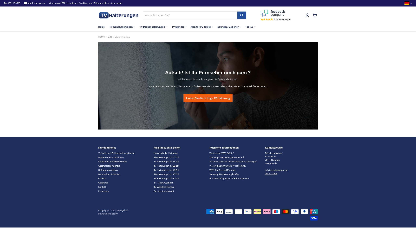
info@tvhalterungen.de (276, 170)
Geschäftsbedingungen (109, 165)
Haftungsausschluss (108, 170)
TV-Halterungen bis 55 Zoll (166, 161)
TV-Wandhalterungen (121, 27)
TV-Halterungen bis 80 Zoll (166, 178)
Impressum (103, 191)
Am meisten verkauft (164, 191)
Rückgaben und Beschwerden (112, 161)
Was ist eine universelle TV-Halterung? (227, 165)
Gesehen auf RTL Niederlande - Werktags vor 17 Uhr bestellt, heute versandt (85, 3)
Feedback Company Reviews (276, 13)
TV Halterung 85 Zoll (163, 182)
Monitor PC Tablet (201, 27)
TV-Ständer (178, 27)
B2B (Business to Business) (111, 157)
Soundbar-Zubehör (228, 27)
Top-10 (249, 27)
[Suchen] (241, 15)
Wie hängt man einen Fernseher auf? (227, 157)
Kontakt (102, 186)
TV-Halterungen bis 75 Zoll (166, 174)
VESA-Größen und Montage (222, 170)
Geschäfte (103, 182)
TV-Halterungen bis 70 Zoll (166, 170)
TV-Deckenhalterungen (152, 27)
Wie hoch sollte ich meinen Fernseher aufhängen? (233, 161)
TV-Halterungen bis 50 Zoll (166, 157)
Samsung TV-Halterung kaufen (224, 174)
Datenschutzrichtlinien (109, 174)
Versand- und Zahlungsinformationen (116, 153)
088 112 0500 (14, 3)
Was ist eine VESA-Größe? (221, 153)
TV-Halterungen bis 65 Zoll (166, 165)
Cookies (102, 178)
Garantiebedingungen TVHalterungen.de (229, 178)
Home (101, 27)
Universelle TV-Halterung (166, 153)
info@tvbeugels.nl (36, 3)
